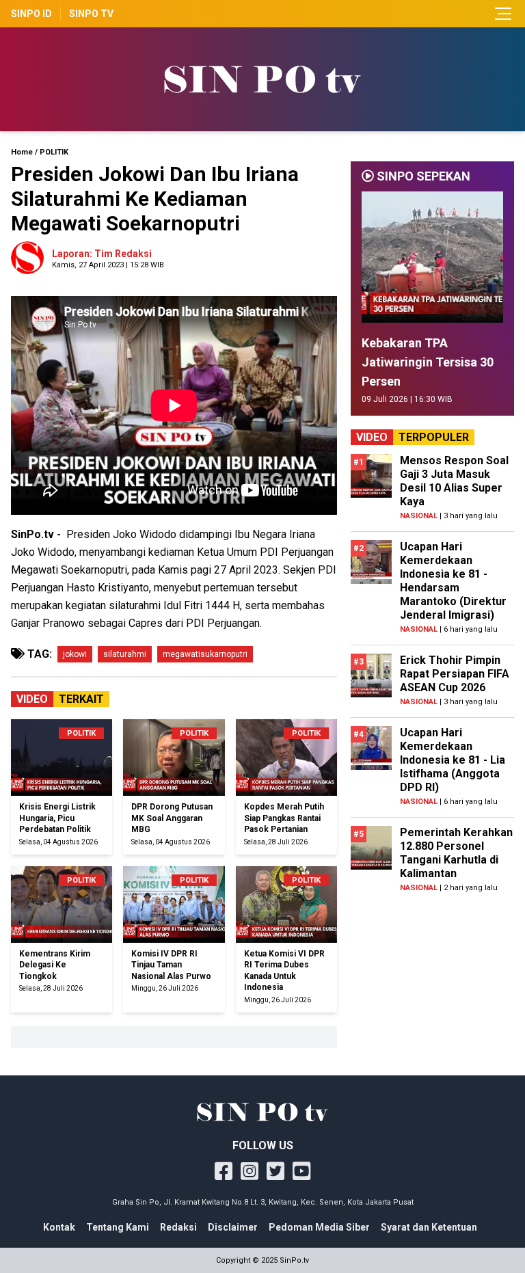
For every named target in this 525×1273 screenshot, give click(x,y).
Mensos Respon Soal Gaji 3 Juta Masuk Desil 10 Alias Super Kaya (454, 481)
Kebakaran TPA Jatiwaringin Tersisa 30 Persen (428, 362)
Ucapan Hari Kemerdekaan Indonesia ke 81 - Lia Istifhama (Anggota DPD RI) (452, 760)
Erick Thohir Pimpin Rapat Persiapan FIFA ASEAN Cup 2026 (454, 674)
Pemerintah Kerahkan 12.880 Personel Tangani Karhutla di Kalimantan (456, 853)
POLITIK (54, 152)
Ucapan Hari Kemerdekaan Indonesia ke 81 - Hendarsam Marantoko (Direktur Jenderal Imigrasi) (453, 580)
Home (22, 152)
